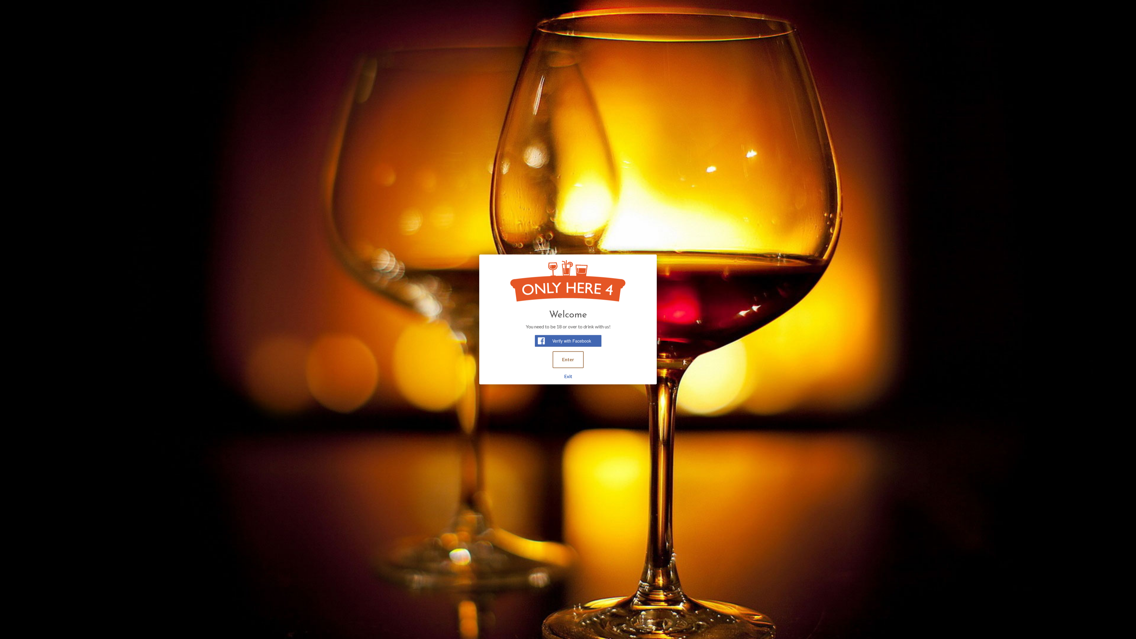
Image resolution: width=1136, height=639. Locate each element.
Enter (568, 359)
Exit (568, 376)
